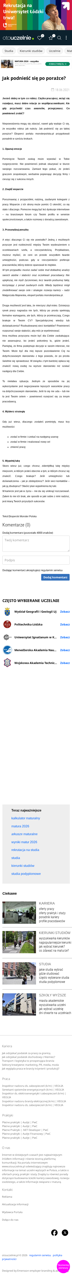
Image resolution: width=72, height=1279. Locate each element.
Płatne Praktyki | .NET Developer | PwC (25, 1130)
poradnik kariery (49, 917)
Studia (9, 51)
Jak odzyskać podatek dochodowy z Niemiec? (28, 1057)
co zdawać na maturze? (54, 950)
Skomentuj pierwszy (63, 1266)
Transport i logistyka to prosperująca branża (28, 1060)
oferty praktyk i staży (52, 913)
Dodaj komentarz (55, 577)
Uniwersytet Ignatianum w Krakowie (39, 637)
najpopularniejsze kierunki (55, 942)
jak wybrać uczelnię (51, 1009)
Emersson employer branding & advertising (43, 1270)
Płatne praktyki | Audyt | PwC (19, 1122)
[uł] (36, 15)
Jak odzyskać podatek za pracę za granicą (26, 1053)
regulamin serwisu (52, 570)
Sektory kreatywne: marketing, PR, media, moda (30, 1065)
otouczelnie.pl (10, 1255)
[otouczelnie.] (18, 37)
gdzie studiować (49, 973)
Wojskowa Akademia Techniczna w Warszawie (42, 663)
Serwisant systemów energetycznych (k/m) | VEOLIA (33, 1089)
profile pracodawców (52, 921)
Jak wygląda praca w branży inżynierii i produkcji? (30, 1068)
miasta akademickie (51, 1001)
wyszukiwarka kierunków (54, 938)
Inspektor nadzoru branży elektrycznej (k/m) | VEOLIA (34, 1101)
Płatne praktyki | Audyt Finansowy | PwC (26, 1133)
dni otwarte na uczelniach (55, 1013)
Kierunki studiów (31, 51)
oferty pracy (46, 909)
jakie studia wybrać (51, 969)
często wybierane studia (54, 977)
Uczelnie (54, 51)
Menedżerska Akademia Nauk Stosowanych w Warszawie (42, 650)
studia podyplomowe (52, 982)
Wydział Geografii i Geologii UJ (35, 611)
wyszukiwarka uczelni (52, 1005)
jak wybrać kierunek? (52, 946)
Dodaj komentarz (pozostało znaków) (27, 532)
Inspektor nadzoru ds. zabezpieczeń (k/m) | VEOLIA (32, 1086)
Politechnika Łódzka (28, 624)
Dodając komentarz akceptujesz (32, 570)
